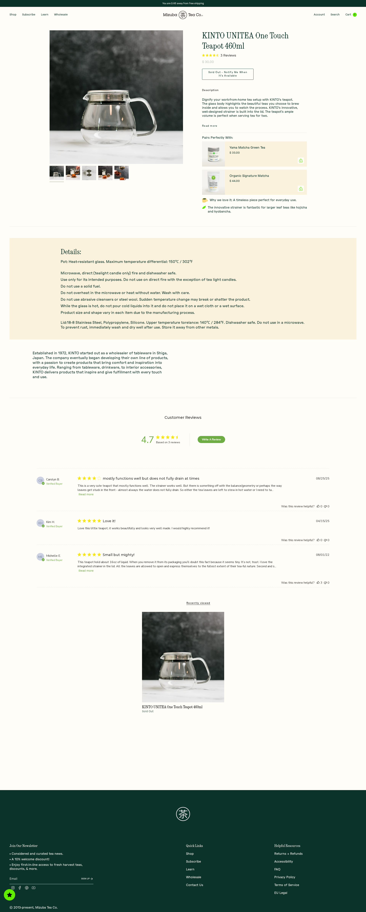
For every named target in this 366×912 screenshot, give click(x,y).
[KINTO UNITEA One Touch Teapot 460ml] (183, 657)
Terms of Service (286, 885)
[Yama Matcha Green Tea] (213, 154)
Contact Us (194, 885)
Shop (190, 853)
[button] (13, 15)
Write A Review (211, 439)
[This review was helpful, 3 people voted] (318, 583)
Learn (190, 869)
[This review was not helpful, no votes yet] (325, 506)
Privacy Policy (284, 877)
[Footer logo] (183, 814)
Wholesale (193, 877)
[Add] (301, 160)
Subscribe (193, 861)
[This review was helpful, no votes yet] (318, 506)
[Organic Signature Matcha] (213, 182)
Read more (86, 494)
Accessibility (283, 861)
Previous (49, 97)
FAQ (277, 869)
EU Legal (280, 892)
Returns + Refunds (288, 853)
